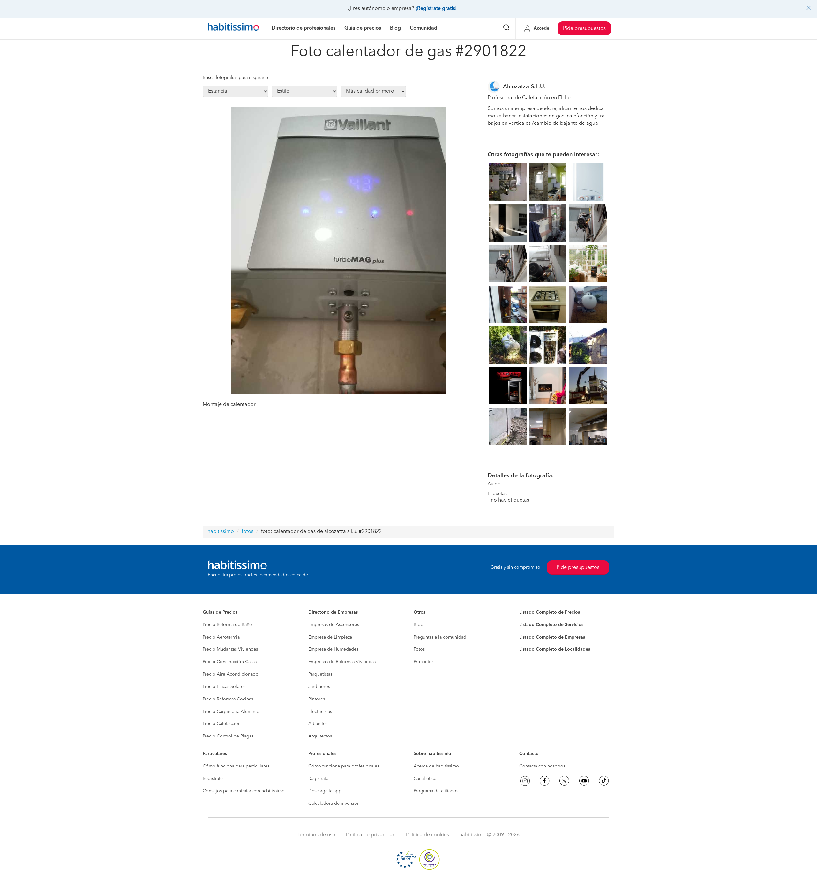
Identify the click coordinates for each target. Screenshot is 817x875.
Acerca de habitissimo (436, 766)
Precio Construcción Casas (230, 662)
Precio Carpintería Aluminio (231, 711)
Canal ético (425, 778)
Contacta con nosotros (542, 766)
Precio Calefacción (222, 724)
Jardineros (319, 686)
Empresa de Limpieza (330, 637)
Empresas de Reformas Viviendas (342, 662)
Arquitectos (320, 736)
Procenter (423, 662)
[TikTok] (604, 781)
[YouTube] (584, 781)
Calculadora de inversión (334, 803)
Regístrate (213, 778)
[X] (564, 781)
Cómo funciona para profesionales (343, 766)
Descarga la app (324, 791)
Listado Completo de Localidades (554, 649)
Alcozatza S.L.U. (524, 87)
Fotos (419, 649)
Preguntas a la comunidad (440, 637)
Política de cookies (427, 835)
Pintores (316, 699)
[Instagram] (525, 781)
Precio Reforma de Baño (227, 625)
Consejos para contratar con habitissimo (244, 791)
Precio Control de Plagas (228, 736)
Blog (418, 625)
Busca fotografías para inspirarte (235, 77)
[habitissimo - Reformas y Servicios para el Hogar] (233, 28)
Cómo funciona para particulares (236, 766)
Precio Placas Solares (224, 686)
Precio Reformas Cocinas (228, 699)
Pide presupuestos (584, 28)
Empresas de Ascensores (333, 625)
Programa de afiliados (436, 791)
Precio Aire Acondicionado (231, 674)
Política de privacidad (371, 835)
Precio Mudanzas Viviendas (230, 649)
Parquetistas (320, 674)
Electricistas (320, 711)
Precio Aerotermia (221, 637)
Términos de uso (316, 835)
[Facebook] (544, 781)
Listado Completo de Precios (549, 612)
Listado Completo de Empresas (552, 637)
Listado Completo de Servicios (551, 625)
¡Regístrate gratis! (436, 8)
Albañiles (317, 724)
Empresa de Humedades (333, 649)
